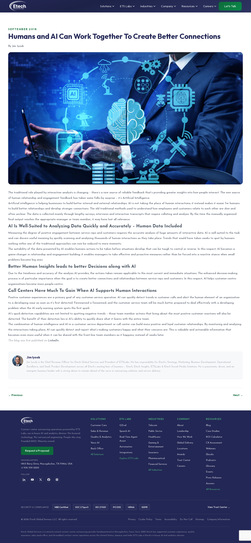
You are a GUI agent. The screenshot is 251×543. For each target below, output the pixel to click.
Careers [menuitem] (208, 6)
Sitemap (200, 519)
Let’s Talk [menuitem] (230, 6)
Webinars (211, 448)
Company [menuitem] (167, 6)
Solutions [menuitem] (105, 6)
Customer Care (99, 425)
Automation (126, 446)
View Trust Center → (219, 507)
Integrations (126, 452)
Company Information (218, 519)
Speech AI (125, 431)
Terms (158, 519)
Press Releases (213, 477)
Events (209, 472)
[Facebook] (49, 480)
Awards (181, 454)
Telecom (152, 425)
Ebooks (210, 454)
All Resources (213, 489)
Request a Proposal (37, 450)
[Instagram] (57, 480)
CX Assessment (214, 443)
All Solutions (97, 454)
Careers (181, 466)
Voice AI (95, 443)
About (180, 425)
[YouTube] (32, 480)
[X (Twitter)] (40, 480)
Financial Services (157, 464)
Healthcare (154, 437)
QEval (123, 425)
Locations (182, 448)
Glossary (210, 466)
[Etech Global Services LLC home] (51, 420)
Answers (210, 483)
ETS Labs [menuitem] (126, 6)
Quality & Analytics (101, 437)
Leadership (183, 431)
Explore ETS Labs (129, 458)
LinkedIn (53, 340)
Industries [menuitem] (146, 6)
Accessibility (170, 519)
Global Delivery (185, 443)
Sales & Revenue (99, 431)
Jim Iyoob (33, 357)
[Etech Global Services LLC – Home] (17, 6)
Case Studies (213, 431)
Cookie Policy (145, 519)
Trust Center (183, 460)
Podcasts (211, 460)
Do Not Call (186, 519)
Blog (208, 425)
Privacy (131, 519)
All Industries (155, 470)
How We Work (184, 437)
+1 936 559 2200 (30, 468)
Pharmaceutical (156, 458)
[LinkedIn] (24, 480)
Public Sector (155, 431)
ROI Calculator (214, 437)
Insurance (153, 452)
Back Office (97, 448)
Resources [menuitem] (188, 6)
